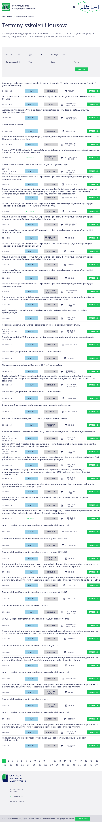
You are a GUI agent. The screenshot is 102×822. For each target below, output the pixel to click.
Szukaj (81, 69)
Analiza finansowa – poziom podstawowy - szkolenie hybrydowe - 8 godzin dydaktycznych (48, 432)
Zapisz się (93, 91)
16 (76, 761)
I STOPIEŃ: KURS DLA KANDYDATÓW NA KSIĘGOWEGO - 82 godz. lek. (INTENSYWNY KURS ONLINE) (49, 97)
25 (28, 765)
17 (81, 761)
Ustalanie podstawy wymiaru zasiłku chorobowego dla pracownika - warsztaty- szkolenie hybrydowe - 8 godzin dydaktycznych (48, 485)
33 (74, 765)
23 (17, 765)
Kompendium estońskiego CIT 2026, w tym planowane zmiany (34, 418)
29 (51, 765)
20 (97, 761)
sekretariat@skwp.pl (18, 801)
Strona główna (7, 16)
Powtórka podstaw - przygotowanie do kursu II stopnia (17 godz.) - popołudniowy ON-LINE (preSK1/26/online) (49, 84)
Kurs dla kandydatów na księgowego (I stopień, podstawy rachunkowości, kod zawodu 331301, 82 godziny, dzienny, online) (50, 137)
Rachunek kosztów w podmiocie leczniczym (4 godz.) (30, 645)
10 (44, 761)
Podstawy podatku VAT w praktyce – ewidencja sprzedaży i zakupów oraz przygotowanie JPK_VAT (48, 338)
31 (63, 765)
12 (55, 761)
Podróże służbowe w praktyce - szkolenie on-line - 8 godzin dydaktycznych (41, 325)
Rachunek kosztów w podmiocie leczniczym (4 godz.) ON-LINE (34, 538)
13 (60, 761)
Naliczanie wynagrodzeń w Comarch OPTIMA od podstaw (32, 351)
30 (57, 765)
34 (79, 765)
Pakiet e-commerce (12, 124)
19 (91, 761)
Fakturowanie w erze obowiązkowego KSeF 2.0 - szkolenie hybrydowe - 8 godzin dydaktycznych (44, 739)
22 (11, 765)
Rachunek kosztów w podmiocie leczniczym (25, 605)
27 (40, 765)
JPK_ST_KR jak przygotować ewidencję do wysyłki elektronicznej (35, 525)
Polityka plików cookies (65, 819)
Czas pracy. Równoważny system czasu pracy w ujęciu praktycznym (36, 405)
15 (70, 761)
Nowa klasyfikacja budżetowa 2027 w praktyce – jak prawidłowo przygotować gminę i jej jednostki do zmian (47, 178)
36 (91, 765)
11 (49, 761)
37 (96, 765)
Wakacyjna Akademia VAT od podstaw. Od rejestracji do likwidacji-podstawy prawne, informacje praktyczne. (45, 111)
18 (86, 761)
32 (68, 765)
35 (85, 765)
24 (22, 765)
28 (45, 765)
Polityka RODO (82, 819)
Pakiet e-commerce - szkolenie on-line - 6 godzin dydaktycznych (35, 164)
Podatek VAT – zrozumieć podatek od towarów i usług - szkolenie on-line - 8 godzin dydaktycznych (45, 498)
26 (34, 765)
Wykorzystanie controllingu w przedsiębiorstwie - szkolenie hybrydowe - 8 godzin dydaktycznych (44, 311)
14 (65, 761)
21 (5, 765)
